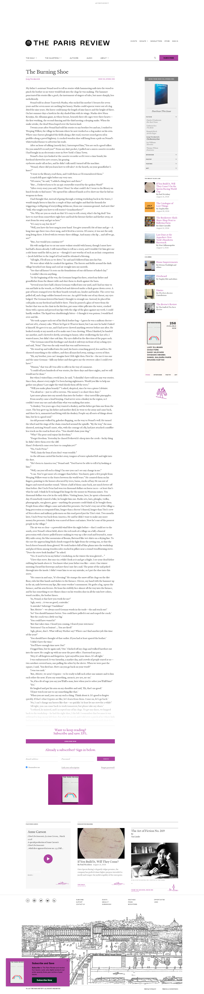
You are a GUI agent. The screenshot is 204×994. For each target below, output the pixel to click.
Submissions (106, 904)
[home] (67, 43)
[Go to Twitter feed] (41, 900)
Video (156, 902)
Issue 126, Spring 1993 (106, 79)
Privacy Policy (150, 989)
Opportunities (159, 900)
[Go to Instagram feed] (28, 900)
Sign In (175, 41)
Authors (74, 58)
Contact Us (80, 904)
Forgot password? (108, 767)
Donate (143, 41)
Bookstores (132, 904)
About (103, 58)
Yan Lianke (135, 836)
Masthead (132, 900)
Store (167, 41)
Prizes (130, 902)
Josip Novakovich (33, 79)
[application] (48, 870)
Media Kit (105, 902)
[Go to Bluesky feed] (47, 900)
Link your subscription (70, 767)
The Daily (30, 58)
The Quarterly (52, 58)
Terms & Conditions (170, 989)
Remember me (34, 767)
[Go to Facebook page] (34, 900)
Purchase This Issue (161, 111)
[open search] (155, 58)
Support (79, 902)
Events (134, 41)
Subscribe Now (44, 980)
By (132, 833)
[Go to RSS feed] (54, 900)
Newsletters (156, 41)
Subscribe (169, 58)
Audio (89, 58)
